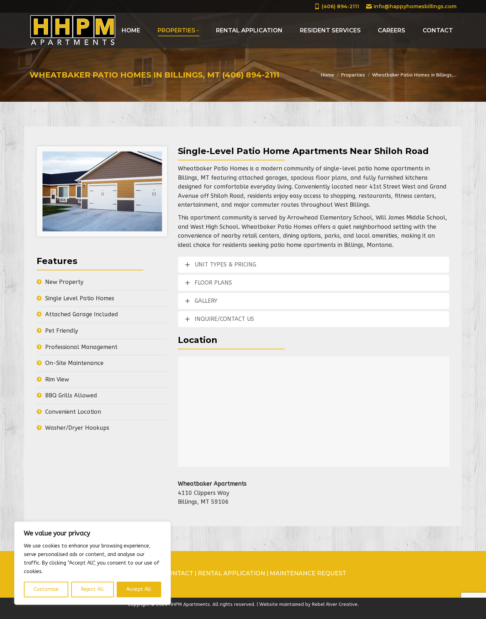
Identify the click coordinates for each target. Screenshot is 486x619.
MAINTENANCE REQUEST (308, 573)
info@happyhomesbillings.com (415, 6)
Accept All (138, 589)
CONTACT (179, 573)
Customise (46, 589)
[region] (92, 563)
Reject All (92, 589)
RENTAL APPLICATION (231, 573)
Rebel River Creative (335, 604)
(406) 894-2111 (340, 6)
